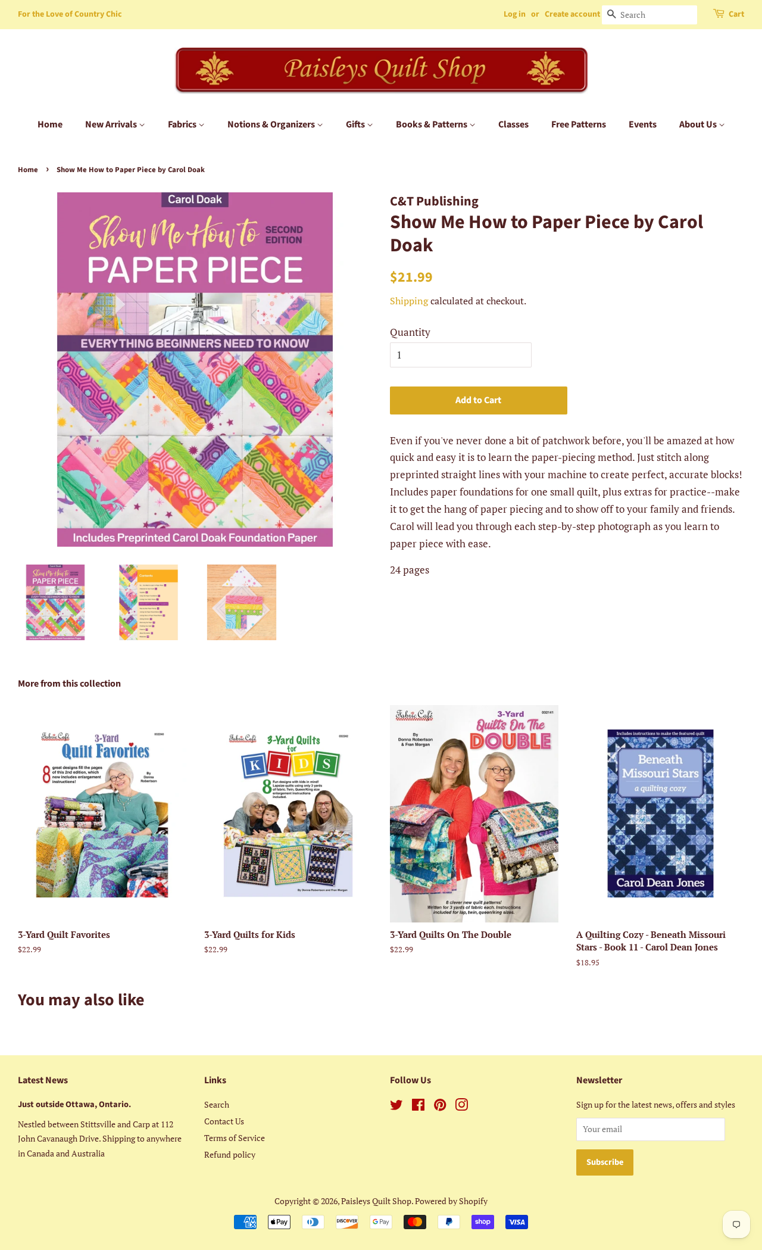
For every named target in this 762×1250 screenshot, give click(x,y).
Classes (513, 124)
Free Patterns (578, 124)
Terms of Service (234, 1137)
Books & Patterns (432, 124)
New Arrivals (112, 124)
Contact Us (224, 1121)
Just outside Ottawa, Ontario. (74, 1104)
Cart (736, 14)
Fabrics (183, 124)
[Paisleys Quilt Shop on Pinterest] (439, 1106)
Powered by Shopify (451, 1201)
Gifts (356, 124)
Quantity (410, 332)
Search (216, 1104)
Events (643, 124)
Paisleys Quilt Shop (376, 1201)
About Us (699, 124)
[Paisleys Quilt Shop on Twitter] (396, 1106)
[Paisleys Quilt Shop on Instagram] (461, 1106)
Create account (572, 14)
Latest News (43, 1080)
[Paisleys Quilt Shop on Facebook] (418, 1106)
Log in (515, 14)
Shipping (409, 300)
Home (50, 124)
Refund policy (229, 1154)
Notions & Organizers (272, 124)
